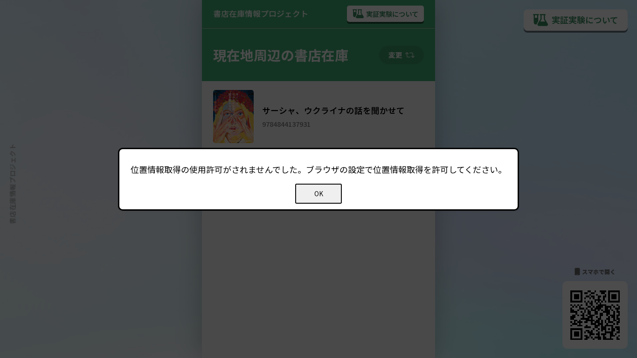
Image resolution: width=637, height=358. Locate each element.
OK (318, 193)
